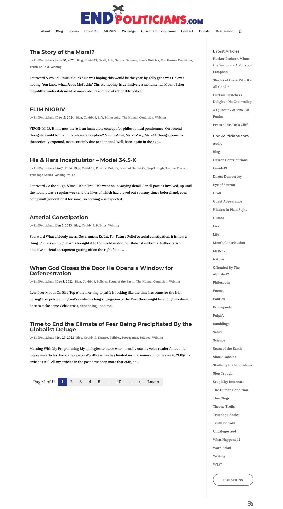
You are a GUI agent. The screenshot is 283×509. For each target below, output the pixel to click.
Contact (187, 31)
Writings (129, 31)
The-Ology (221, 398)
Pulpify (113, 168)
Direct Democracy (227, 176)
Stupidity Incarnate (228, 382)
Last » (153, 381)
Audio (217, 143)
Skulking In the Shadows (233, 365)
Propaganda (130, 337)
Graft (102, 60)
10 (119, 381)
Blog (59, 31)
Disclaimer (224, 31)
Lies (216, 226)
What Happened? (226, 439)
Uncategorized (224, 431)
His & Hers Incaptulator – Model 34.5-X (83, 160)
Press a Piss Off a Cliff (230, 125)
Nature (120, 60)
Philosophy (112, 117)
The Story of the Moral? (62, 52)
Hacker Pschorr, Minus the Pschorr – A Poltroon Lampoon (232, 65)
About (46, 31)
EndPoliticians (44, 60)
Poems (73, 31)
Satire (218, 332)
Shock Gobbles (149, 60)
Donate (204, 31)
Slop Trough (155, 168)
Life (110, 60)
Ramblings (221, 324)
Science (131, 60)
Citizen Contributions (158, 31)
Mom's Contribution (229, 243)
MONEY (110, 31)
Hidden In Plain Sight (230, 209)
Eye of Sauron (224, 185)
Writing (56, 67)
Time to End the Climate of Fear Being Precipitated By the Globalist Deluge (111, 327)
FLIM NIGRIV (47, 109)
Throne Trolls (175, 168)
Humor (218, 218)
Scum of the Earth (132, 168)
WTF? (71, 175)
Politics (101, 168)
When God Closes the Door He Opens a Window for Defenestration (101, 271)
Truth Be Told (39, 67)
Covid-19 (91, 31)
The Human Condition (176, 60)
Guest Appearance (227, 201)
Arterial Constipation (59, 217)
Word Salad (222, 448)
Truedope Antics (41, 175)
